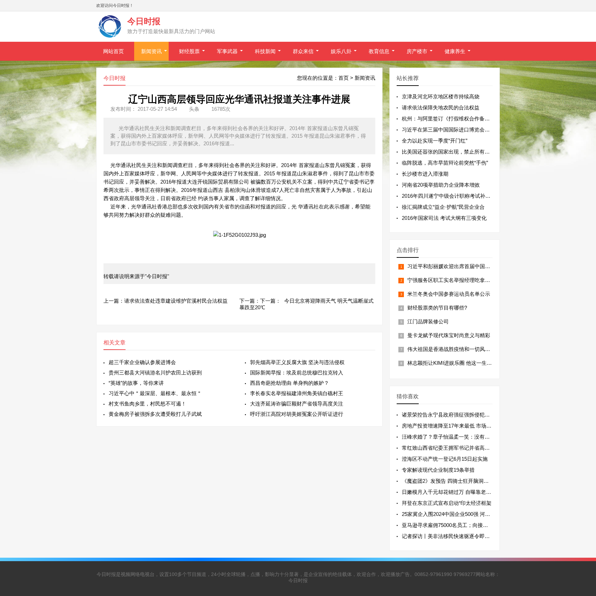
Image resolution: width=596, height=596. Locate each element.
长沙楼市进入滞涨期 (425, 174)
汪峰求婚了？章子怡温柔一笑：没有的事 (448, 437)
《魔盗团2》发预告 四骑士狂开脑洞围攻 (448, 481)
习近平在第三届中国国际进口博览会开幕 (448, 130)
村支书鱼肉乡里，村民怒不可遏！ (147, 404)
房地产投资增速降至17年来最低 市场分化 (449, 426)
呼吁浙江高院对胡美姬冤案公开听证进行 (296, 414)
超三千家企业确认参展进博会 (142, 362)
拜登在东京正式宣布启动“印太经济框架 (446, 503)
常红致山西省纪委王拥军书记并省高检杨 (448, 448)
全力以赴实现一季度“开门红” (434, 141)
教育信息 (379, 51)
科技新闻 (265, 51)
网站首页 (113, 51)
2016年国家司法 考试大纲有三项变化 (444, 218)
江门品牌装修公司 (428, 321)
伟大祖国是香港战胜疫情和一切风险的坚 (453, 349)
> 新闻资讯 (362, 78)
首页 (343, 78)
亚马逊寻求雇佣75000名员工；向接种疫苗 (450, 525)
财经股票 (189, 51)
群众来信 (303, 51)
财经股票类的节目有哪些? (437, 308)
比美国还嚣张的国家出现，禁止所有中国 (448, 152)
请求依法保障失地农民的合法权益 (440, 107)
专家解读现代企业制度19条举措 (438, 470)
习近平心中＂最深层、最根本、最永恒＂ (155, 393)
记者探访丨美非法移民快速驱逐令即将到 (448, 536)
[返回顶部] (582, 529)
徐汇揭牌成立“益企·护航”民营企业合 (443, 207)
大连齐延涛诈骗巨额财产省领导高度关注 (296, 404)
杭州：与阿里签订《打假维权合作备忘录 (448, 118)
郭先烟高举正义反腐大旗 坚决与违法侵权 (297, 362)
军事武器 (227, 51)
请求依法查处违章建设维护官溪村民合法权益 (176, 301)
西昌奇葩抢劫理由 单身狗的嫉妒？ (289, 383)
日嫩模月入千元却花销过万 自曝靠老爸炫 (449, 492)
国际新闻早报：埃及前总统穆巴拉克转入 (296, 372)
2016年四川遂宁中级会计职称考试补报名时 (451, 196)
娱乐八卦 (341, 51)
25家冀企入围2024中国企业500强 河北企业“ (452, 514)
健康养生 (455, 51)
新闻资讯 (151, 51)
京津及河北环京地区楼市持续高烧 (440, 96)
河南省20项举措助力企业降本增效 (441, 185)
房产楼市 (417, 51)
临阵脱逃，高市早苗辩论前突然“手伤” (445, 163)
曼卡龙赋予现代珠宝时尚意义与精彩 (448, 335)
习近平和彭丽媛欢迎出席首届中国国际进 (453, 266)
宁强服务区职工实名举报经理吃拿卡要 (451, 280)
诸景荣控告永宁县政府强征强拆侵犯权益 (448, 415)
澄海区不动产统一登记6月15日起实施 (445, 459)
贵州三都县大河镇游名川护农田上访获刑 (155, 372)
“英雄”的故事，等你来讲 (136, 383)
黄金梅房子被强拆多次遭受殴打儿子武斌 (155, 414)
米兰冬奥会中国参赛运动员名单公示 (448, 294)
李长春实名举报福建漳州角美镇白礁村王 (296, 393)
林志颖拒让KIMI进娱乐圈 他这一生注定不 (454, 363)
